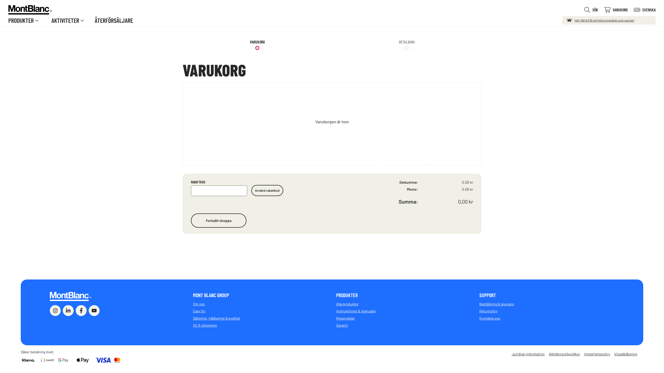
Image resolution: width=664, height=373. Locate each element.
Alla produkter (347, 304)
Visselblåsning (625, 354)
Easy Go (199, 311)
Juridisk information (528, 354)
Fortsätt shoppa (218, 220)
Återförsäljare (114, 20)
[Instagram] (55, 310)
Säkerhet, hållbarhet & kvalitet (216, 318)
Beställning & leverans (496, 304)
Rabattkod (198, 182)
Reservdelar (345, 318)
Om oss (199, 304)
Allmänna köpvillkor (564, 354)
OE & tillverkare (205, 325)
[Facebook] (81, 310)
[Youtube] (94, 310)
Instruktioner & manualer (356, 311)
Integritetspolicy (597, 354)
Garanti (342, 325)
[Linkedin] (68, 310)
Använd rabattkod (267, 190)
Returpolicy (488, 311)
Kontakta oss (489, 318)
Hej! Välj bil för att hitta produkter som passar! (604, 20)
